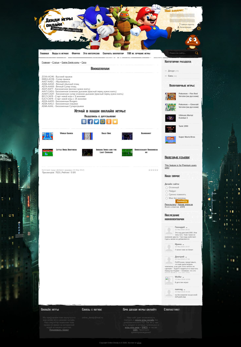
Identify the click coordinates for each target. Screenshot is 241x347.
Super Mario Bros (187, 137)
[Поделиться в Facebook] (90, 121)
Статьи (55, 62)
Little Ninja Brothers (66, 149)
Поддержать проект (59, 330)
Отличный (174, 187)
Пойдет (172, 191)
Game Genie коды (70, 62)
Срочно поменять (177, 194)
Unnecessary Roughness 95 (146, 151)
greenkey (68, 170)
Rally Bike (106, 133)
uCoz (139, 343)
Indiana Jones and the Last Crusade (106, 151)
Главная (46, 62)
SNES (145, 327)
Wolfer (178, 277)
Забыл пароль (187, 24)
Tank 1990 (183, 126)
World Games (66, 133)
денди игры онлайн (144, 320)
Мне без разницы (177, 198)
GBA (135, 330)
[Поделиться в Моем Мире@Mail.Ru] (102, 121)
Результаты (170, 204)
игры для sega (132, 327)
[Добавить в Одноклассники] (108, 121)
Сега (84, 62)
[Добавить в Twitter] (96, 121)
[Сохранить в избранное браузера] (115, 121)
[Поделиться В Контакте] (84, 121)
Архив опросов (185, 204)
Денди (171, 71)
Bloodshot (146, 133)
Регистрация (185, 27)
